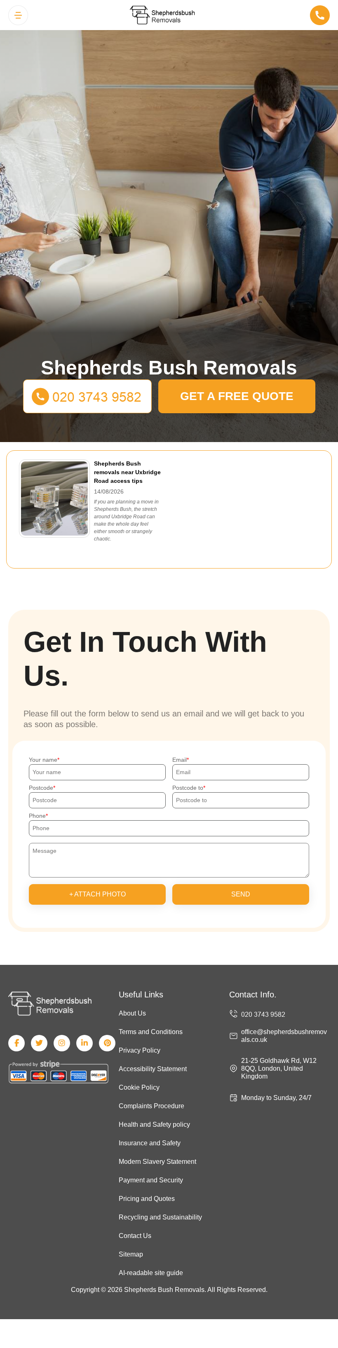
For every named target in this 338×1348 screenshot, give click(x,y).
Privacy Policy (139, 1050)
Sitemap (131, 1254)
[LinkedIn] (84, 1043)
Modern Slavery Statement (157, 1161)
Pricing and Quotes (147, 1198)
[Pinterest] (107, 1043)
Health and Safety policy (154, 1124)
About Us (132, 1013)
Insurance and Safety (150, 1143)
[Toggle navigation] (18, 15)
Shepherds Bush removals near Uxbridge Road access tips (127, 472)
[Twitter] (39, 1043)
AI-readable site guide (151, 1272)
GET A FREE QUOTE (236, 396)
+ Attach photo (97, 894)
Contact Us (135, 1235)
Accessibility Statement (153, 1068)
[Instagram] (62, 1043)
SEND (240, 894)
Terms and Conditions (151, 1031)
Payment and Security (151, 1180)
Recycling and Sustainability (160, 1217)
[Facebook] (16, 1043)
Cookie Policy (139, 1087)
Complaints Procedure (151, 1105)
